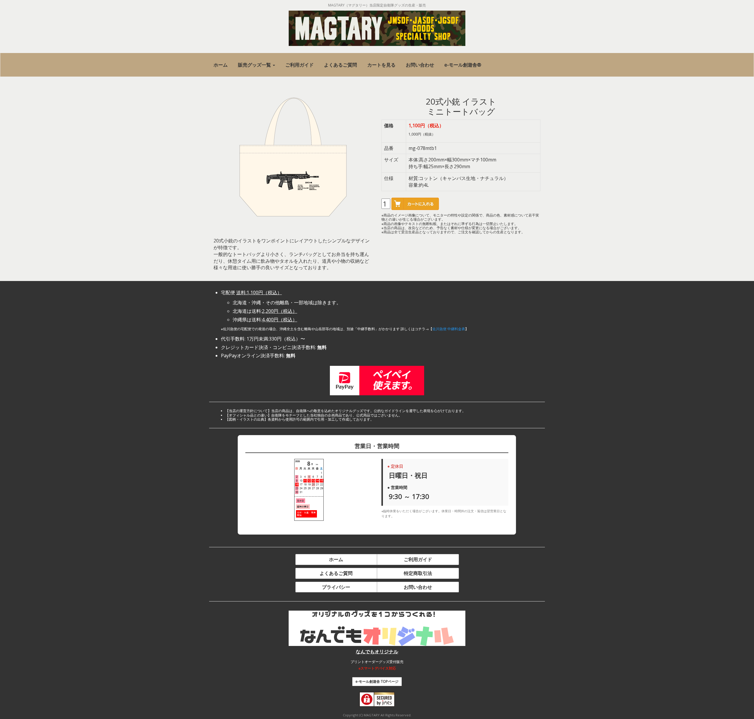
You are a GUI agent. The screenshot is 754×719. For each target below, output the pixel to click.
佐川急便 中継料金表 (448, 328)
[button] (257, 64)
